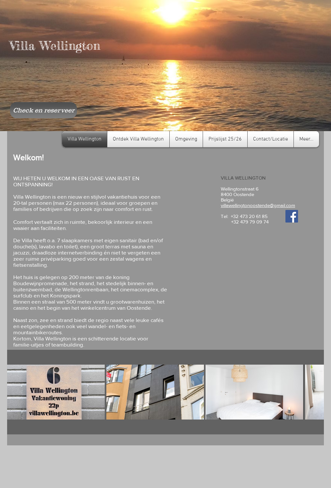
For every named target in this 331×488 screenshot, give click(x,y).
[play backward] (15, 392)
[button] (56, 392)
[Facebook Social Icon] (291, 216)
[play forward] (316, 392)
